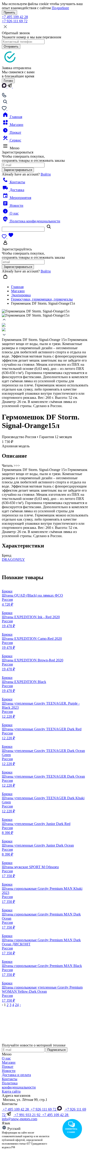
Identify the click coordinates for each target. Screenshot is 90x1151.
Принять (9, 12)
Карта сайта (11, 1091)
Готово (8, 80)
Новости (16, 205)
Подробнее (60, 8)
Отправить (11, 46)
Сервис (15, 140)
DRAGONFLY (13, 559)
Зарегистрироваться (18, 170)
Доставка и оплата (16, 1075)
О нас (14, 213)
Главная (15, 117)
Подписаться (56, 1050)
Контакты (17, 182)
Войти (46, 174)
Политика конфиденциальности (34, 221)
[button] (45, 320)
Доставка (16, 190)
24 (17, 1005)
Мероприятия (20, 198)
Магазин (16, 125)
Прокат (15, 132)
